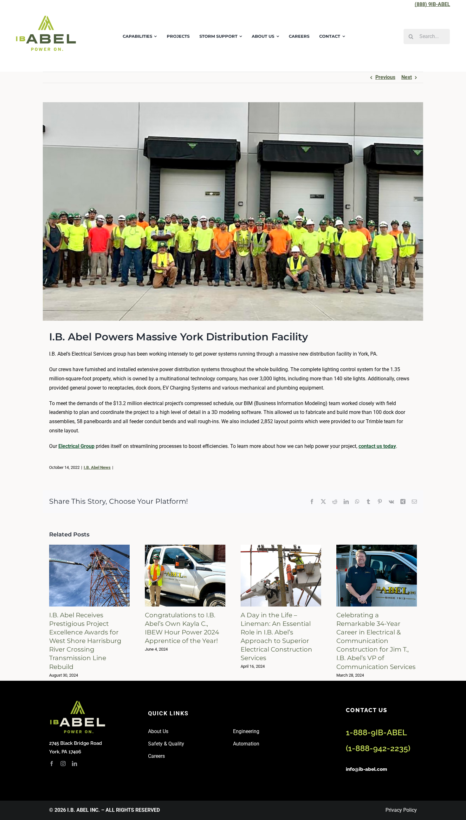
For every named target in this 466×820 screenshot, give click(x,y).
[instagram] (63, 763)
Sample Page (78, 61)
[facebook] (51, 763)
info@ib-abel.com (366, 769)
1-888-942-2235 (378, 748)
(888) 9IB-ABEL (432, 4)
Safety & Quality (166, 744)
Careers (156, 756)
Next (406, 77)
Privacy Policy (401, 810)
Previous (385, 77)
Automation (246, 744)
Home (55, 61)
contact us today (377, 446)
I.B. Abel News (97, 467)
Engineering (246, 731)
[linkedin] (74, 763)
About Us (158, 731)
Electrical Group (76, 446)
